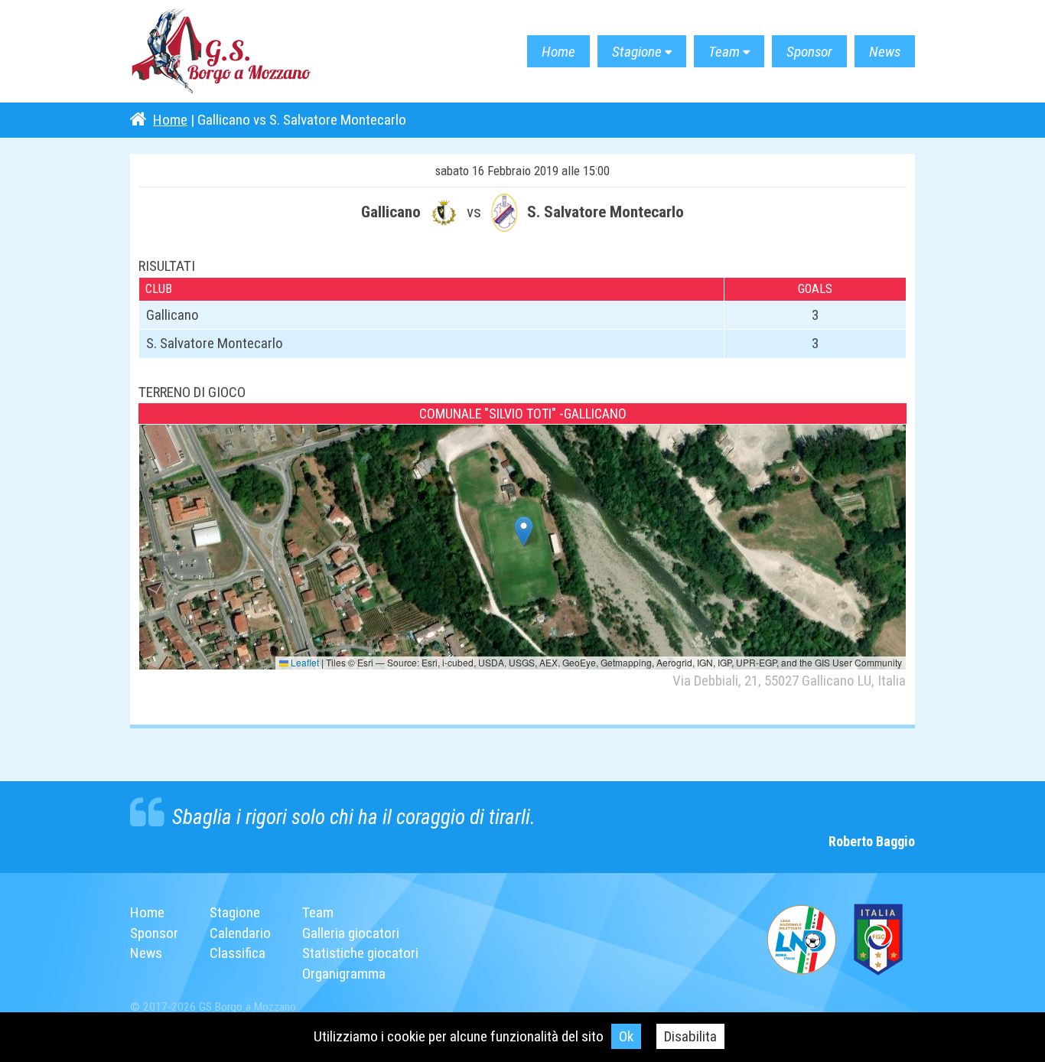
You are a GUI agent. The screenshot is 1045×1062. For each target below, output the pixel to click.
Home (558, 51)
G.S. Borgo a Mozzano (222, 52)
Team (724, 51)
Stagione (637, 51)
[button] (523, 531)
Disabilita (690, 1036)
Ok (626, 1036)
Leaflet (303, 662)
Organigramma (344, 973)
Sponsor (809, 51)
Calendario (240, 933)
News (884, 51)
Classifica (237, 953)
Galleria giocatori (350, 933)
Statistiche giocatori (360, 953)
